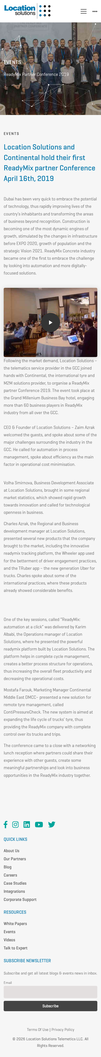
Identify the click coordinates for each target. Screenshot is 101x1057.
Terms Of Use (38, 1029)
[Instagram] (15, 824)
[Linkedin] (27, 824)
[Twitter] (51, 824)
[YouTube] (39, 824)
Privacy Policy (62, 1029)
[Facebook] (5, 824)
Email (8, 982)
